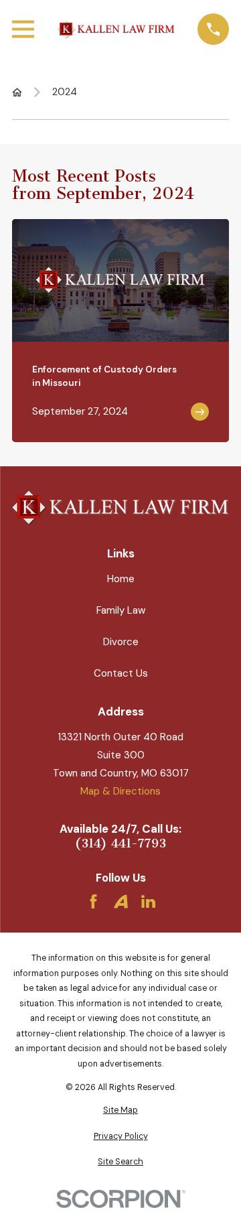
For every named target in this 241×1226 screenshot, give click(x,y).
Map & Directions (120, 791)
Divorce (121, 642)
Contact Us (121, 673)
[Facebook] (93, 901)
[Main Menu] (23, 29)
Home (121, 579)
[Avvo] (121, 901)
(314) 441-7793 (120, 843)
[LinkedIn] (148, 901)
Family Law (120, 610)
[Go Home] (17, 92)
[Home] (116, 29)
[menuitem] (120, 1110)
